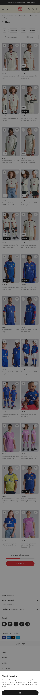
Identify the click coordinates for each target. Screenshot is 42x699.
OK (20, 693)
